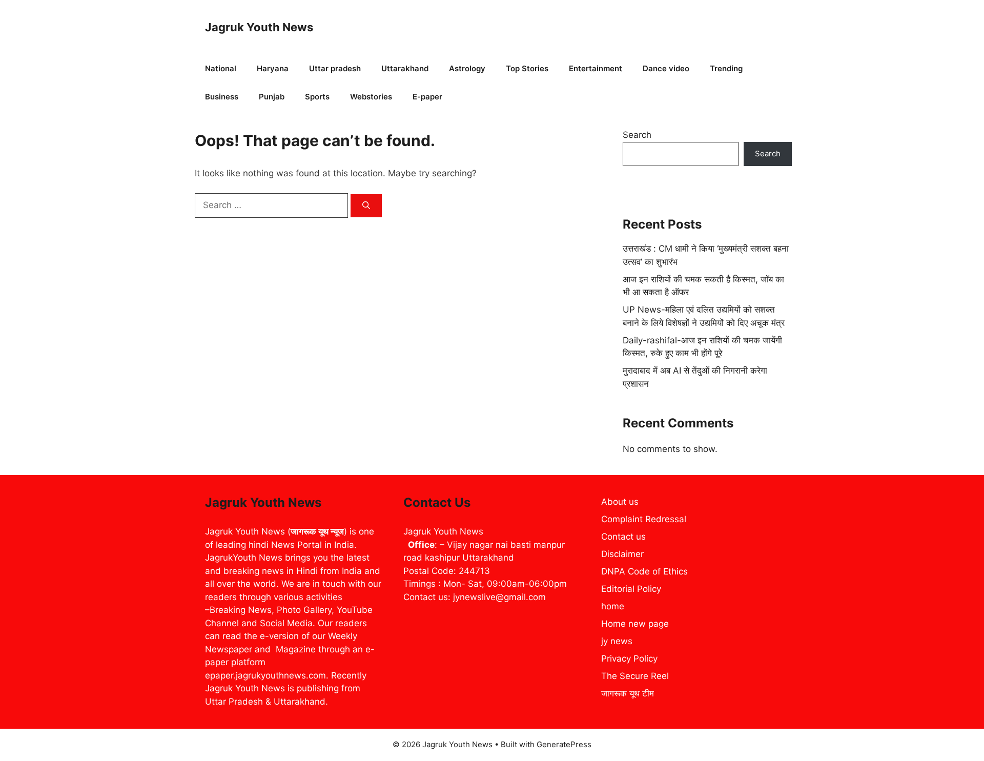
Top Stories (527, 68)
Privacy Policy (629, 658)
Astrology (467, 68)
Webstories (371, 96)
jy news (616, 641)
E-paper (427, 96)
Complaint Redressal (643, 519)
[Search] (366, 205)
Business (221, 96)
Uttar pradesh (335, 68)
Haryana (273, 68)
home (612, 606)
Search (637, 135)
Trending (726, 68)
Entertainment (595, 68)
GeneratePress (564, 744)
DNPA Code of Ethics (644, 571)
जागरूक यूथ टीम (627, 693)
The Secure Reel (635, 676)
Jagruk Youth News (259, 27)
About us (620, 502)
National (220, 68)
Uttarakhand (404, 68)
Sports (317, 96)
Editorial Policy (631, 589)
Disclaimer (622, 554)
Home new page (635, 624)
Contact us (623, 536)
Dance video (666, 68)
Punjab (271, 96)
